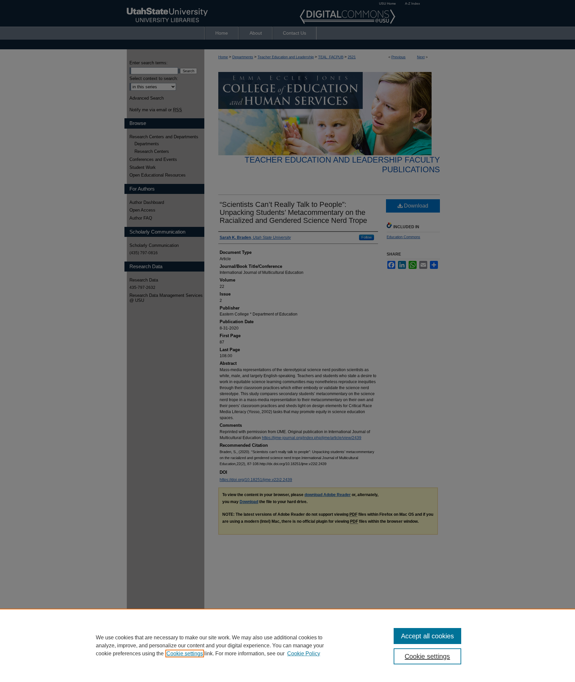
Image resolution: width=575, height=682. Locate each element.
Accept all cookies (427, 636)
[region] (287, 645)
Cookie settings (184, 653)
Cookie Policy (303, 653)
